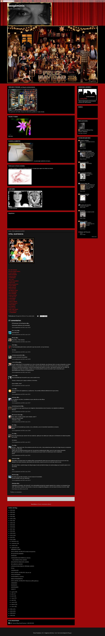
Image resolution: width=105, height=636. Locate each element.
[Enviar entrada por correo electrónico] (38, 316)
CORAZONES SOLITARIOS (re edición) (20, 557)
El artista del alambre (85, 205)
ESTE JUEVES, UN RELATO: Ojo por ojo (21, 572)
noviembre (14, 543)
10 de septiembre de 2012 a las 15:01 (21, 352)
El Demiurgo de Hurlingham (19, 323)
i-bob (55, 633)
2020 (11, 522)
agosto (13, 591)
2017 (11, 529)
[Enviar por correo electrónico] (40, 316)
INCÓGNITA (14, 585)
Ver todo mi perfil (82, 133)
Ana (13, 433)
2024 (11, 514)
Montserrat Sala (16, 414)
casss (13, 375)
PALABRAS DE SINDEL (86, 151)
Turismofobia (89, 163)
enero (13, 606)
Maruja (13, 337)
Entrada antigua (68, 499)
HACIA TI (13, 589)
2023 (11, 516)
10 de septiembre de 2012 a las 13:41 (21, 341)
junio (12, 596)
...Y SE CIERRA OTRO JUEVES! (19, 560)
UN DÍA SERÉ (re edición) (17, 576)
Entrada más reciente (14, 499)
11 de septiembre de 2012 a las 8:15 (21, 385)
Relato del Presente (85, 232)
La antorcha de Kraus (85, 172)
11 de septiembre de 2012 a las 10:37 (21, 403)
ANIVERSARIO (14, 587)
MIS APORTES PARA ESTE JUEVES (20, 562)
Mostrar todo (94, 236)
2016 (11, 531)
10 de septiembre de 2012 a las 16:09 (21, 359)
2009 (11, 613)
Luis (13, 388)
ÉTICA (12, 568)
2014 (11, 535)
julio (12, 594)
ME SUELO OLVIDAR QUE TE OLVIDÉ (90, 224)
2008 (11, 615)
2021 (11, 520)
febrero (13, 604)
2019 (11, 524)
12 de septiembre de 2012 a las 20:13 (21, 480)
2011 (11, 609)
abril (12, 600)
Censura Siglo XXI (84, 183)
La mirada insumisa (90, 141)
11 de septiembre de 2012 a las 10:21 (21, 394)
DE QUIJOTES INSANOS (17, 553)
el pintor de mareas (84, 206)
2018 (11, 527)
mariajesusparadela (17, 355)
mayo (12, 598)
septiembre (14, 547)
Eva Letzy (14, 330)
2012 (11, 539)
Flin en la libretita (84, 194)
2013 (11, 537)
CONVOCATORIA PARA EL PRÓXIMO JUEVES (22, 566)
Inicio (42, 499)
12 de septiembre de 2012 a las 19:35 (21, 471)
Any (13, 445)
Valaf (13, 345)
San (13, 425)
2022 (11, 518)
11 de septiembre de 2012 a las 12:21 (21, 421)
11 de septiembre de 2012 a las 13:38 (21, 430)
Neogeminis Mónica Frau (86, 130)
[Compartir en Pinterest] (46, 316)
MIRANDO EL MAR (15, 549)
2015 (11, 533)
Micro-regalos (83, 221)
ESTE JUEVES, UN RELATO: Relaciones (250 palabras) (24, 580)
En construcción (84, 162)
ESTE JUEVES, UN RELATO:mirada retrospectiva (23, 551)
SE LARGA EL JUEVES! (17, 564)
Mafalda (14, 474)
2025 (11, 512)
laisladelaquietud (16, 406)
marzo (13, 602)
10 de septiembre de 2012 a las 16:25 (21, 372)
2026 (11, 510)
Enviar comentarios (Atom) (44, 504)
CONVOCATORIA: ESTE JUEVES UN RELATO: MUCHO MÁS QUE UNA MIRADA (90, 155)
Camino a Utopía (84, 140)
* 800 (87, 195)
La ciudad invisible (90, 211)
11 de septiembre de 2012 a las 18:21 (21, 442)
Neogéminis (16, 5)
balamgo (14, 397)
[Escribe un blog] (42, 316)
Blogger (70, 633)
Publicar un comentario (16, 492)
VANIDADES (14, 582)
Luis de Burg (15, 362)
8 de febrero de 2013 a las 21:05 (20, 489)
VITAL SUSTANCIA (15, 574)
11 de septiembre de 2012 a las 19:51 (21, 455)
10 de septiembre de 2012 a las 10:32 (21, 327)
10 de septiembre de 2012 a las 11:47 (21, 334)
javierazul (82, 210)
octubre (13, 545)
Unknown (14, 458)
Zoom (81, 233)
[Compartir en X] (43, 316)
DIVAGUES (14, 555)
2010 (11, 611)
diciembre (14, 541)
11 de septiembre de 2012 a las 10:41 (21, 411)
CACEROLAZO (15, 570)
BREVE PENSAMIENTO (17, 578)
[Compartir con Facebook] (45, 316)
